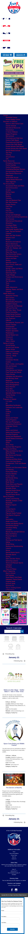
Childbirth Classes (11, 304)
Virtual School (10, 157)
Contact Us (14, 858)
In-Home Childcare (12, 132)
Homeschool (10, 130)
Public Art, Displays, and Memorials (13, 249)
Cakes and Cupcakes (12, 351)
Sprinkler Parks (10, 271)
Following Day (18, 661)
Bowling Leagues (11, 505)
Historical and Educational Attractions (14, 222)
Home (14, 851)
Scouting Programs (12, 434)
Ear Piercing (9, 469)
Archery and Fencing (12, 498)
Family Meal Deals (11, 471)
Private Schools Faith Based (15, 146)
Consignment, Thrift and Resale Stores (16, 464)
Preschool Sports (11, 536)
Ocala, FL (14, 869)
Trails (7, 285)
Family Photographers (13, 167)
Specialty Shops (11, 488)
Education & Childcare (10, 121)
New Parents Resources (13, 173)
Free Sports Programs (13, 515)
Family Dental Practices (13, 314)
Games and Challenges (13, 215)
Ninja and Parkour (11, 534)
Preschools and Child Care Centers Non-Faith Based (14, 143)
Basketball (9, 503)
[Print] (10, 646)
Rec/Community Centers (13, 254)
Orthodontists (10, 327)
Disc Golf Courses (11, 202)
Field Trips (9, 206)
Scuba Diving (10, 544)
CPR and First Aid (11, 308)
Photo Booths (10, 391)
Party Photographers (12, 385)
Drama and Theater (12, 418)
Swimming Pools (11, 273)
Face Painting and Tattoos (14, 370)
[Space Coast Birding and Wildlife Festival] (14, 730)
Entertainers (10, 368)
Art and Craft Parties (12, 347)
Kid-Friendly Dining (12, 478)
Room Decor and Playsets (14, 484)
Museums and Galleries (13, 242)
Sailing (8, 542)
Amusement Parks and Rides (15, 186)
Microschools (10, 136)
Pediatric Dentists (11, 329)
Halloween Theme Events (14, 579)
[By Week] (14, 639)
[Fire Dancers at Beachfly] (14, 779)
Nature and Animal (12, 430)
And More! (14, 874)
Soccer (8, 550)
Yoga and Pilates (11, 569)
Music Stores (10, 482)
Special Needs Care (12, 335)
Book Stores (10, 457)
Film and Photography (13, 422)
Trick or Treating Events (13, 588)
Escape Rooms (10, 204)
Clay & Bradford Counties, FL (14, 873)
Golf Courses (10, 219)
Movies (8, 239)
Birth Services (10, 300)
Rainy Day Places (11, 252)
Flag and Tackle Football (13, 513)
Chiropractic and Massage (14, 306)
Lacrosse (9, 530)
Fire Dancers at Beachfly (14, 787)
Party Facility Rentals (12, 382)
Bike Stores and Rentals (13, 455)
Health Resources (9, 293)
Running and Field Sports (14, 540)
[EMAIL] (18, 646)
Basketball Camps (11, 117)
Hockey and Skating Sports (14, 523)
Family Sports (10, 511)
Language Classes (12, 426)
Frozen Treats (10, 476)
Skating (8, 260)
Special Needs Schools (13, 150)
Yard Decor (9, 397)
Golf (7, 517)
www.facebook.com (16, 807)
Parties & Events (8, 343)
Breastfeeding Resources (14, 302)
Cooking (8, 411)
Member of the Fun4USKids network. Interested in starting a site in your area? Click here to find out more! (14, 865)
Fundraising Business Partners (15, 169)
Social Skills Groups (12, 177)
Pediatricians (10, 333)
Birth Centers (10, 297)
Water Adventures (11, 287)
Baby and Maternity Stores (14, 451)
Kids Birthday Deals (12, 378)
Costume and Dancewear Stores (16, 467)
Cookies (8, 362)
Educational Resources (13, 128)
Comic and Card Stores (13, 461)
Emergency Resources (13, 163)
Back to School (10, 573)
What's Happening (9, 571)
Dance (8, 416)
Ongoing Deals (10, 581)
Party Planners (10, 387)
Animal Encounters (12, 188)
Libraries (8, 233)
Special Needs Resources (14, 179)
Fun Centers (10, 213)
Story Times (9, 445)
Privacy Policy (14, 855)
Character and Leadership (14, 407)
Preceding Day (9, 654)
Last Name (3, 922)
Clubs (7, 409)
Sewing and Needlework (13, 436)
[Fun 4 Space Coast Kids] (14, 7)
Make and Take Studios (13, 235)
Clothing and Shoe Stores (14, 459)
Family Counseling (11, 312)
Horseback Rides (11, 225)
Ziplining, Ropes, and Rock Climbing (14, 290)
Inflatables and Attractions (14, 376)
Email (2, 910)
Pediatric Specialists (12, 331)
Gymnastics (9, 519)
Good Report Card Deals (14, 577)
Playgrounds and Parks (13, 246)
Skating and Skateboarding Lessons (14, 547)
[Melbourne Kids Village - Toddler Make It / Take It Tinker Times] (14, 677)
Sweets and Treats (12, 492)
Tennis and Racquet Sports (14, 563)
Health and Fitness (12, 521)
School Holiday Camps (13, 119)
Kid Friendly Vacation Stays (14, 229)
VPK (7, 159)
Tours (7, 283)
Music (7, 428)
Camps (5, 115)
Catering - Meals (11, 356)
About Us (14, 857)
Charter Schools (11, 126)
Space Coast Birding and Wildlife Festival (14, 744)
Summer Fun (10, 585)
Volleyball (9, 565)
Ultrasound (9, 337)
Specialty (8, 440)
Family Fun (14, 712)
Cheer (8, 507)
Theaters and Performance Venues (14, 278)
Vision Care (9, 339)
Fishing (8, 208)
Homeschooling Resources (14, 171)
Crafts (8, 414)
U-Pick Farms (10, 590)
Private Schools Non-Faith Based (16, 148)
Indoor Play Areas (11, 227)
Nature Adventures (12, 244)
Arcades (8, 190)
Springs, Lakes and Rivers (14, 268)
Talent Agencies (11, 182)
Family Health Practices (13, 316)
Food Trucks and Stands (13, 372)
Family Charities (11, 165)
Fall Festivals (10, 575)
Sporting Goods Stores (13, 490)
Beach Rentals (10, 453)
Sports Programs (8, 496)
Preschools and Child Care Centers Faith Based (14, 139)
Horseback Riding (11, 527)
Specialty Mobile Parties (13, 393)
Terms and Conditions (14, 853)
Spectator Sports (11, 262)
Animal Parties (10, 345)
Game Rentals (10, 374)
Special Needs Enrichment (14, 438)
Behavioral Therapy (12, 295)
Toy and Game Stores (13, 494)
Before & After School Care (14, 123)
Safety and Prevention (13, 432)
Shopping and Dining (9, 449)
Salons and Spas (11, 258)
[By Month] (7, 639)
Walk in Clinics (10, 341)
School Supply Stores (12, 486)
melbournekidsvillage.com (17, 710)
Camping (8, 198)
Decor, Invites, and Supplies (15, 364)
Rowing (8, 538)
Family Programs (11, 420)
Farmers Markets (11, 474)
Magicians (9, 380)
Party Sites (9, 389)
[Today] (22, 639)
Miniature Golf (10, 237)
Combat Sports (10, 509)
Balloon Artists (10, 349)
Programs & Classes (9, 399)
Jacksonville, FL (14, 871)
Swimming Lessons (12, 561)
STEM (8, 443)
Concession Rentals (12, 360)
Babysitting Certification (13, 405)
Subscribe (12, 929)
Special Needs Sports (13, 552)
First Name (3, 916)
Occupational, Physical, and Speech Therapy (14, 323)
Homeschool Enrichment (13, 424)
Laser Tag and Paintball (13, 231)
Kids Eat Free (10, 480)
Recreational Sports (12, 256)
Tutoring (8, 155)
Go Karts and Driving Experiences (16, 217)
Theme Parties (10, 395)
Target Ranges (10, 275)
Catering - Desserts (12, 353)
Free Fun (8, 211)
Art (7, 403)
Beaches (8, 194)
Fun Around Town (8, 184)
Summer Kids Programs (13, 447)
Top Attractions (10, 281)
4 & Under (9, 401)
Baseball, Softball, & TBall (14, 500)
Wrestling (9, 567)
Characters (9, 358)
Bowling (8, 196)
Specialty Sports (11, 554)
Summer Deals (10, 583)
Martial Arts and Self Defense (15, 532)
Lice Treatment (10, 318)
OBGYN (8, 320)
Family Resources (9, 161)
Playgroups (9, 175)
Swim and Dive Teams (13, 559)
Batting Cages (10, 192)
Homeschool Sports (12, 525)
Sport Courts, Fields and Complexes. (13, 265)
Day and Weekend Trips (13, 200)
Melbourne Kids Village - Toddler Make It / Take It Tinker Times (14, 690)
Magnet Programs (11, 134)
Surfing (8, 556)
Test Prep (9, 153)
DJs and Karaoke (11, 366)
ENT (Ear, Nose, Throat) (13, 310)
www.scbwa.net (15, 764)
